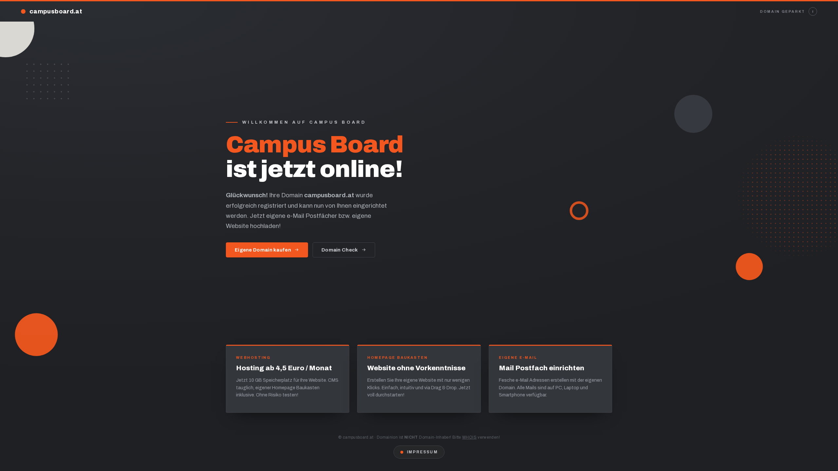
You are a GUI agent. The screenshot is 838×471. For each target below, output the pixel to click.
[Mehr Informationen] (813, 11)
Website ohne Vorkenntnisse (416, 368)
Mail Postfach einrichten (541, 368)
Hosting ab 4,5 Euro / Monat (284, 368)
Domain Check (339, 250)
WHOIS (469, 437)
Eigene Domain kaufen (263, 250)
